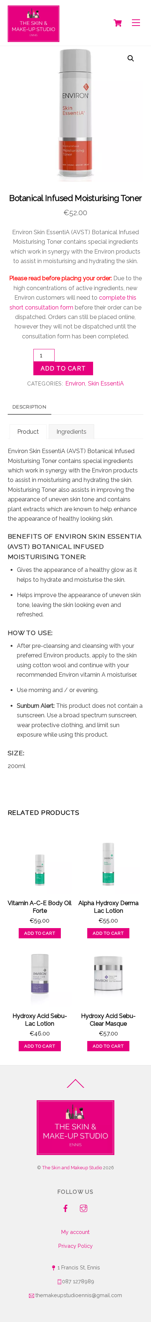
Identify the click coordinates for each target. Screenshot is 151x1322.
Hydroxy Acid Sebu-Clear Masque (108, 1020)
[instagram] (83, 1207)
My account (75, 1232)
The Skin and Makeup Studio (72, 1167)
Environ (75, 383)
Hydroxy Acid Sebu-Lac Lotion (39, 1020)
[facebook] (65, 1207)
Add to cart (63, 368)
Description (29, 407)
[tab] (29, 407)
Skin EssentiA (106, 383)
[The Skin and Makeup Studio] (33, 23)
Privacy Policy (75, 1246)
